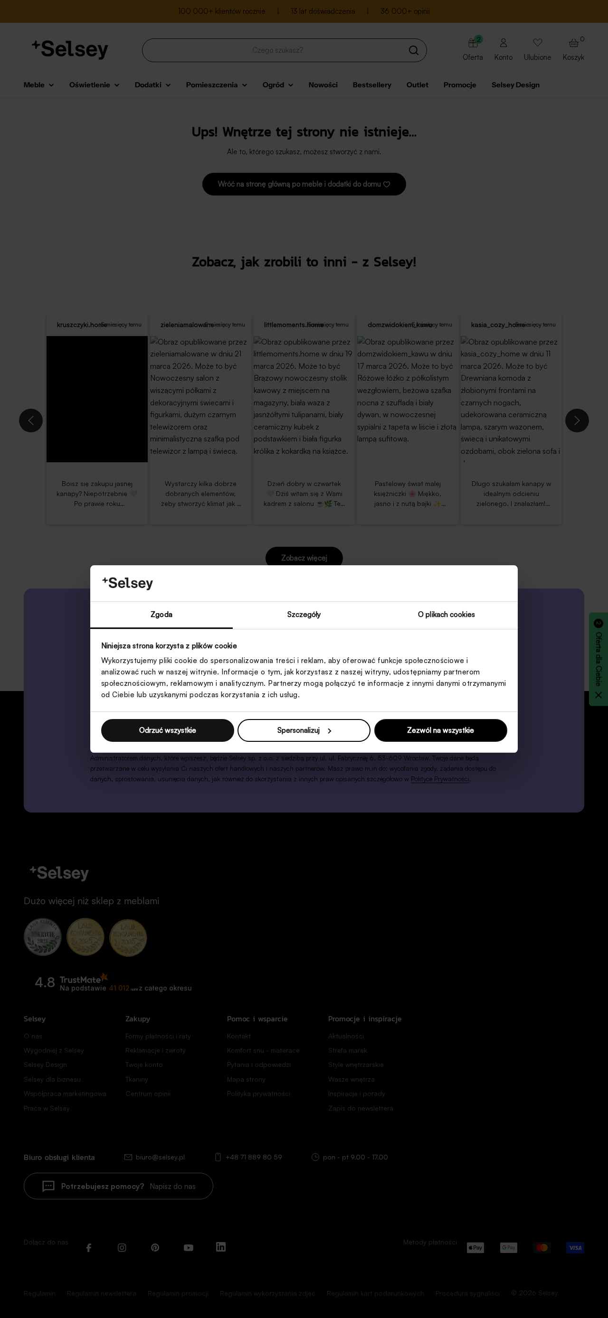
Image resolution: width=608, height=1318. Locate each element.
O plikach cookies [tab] (446, 614)
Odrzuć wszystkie (167, 730)
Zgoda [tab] (161, 614)
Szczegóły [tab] (304, 614)
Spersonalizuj (298, 730)
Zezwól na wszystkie (440, 730)
